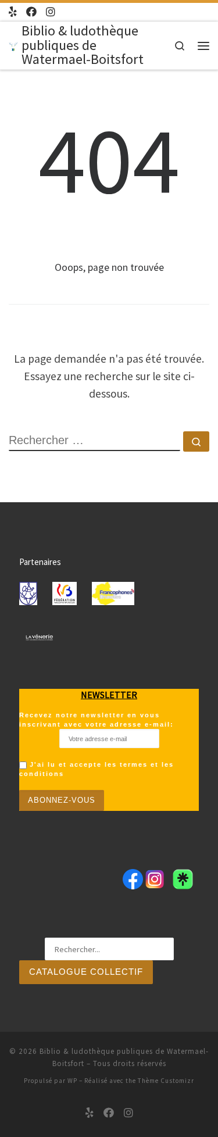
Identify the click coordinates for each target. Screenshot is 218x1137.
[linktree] (13, 12)
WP (72, 1081)
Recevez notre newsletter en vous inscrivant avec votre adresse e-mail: (96, 719)
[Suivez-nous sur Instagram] (50, 12)
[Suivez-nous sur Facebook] (31, 12)
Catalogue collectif (86, 972)
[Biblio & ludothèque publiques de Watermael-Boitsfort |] (13, 45)
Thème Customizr (166, 1081)
